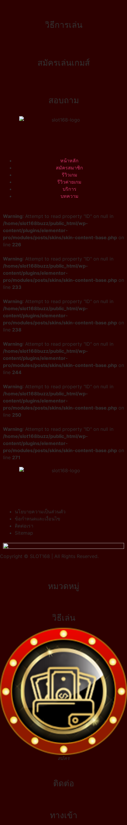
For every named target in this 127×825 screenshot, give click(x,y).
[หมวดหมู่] (63, 571)
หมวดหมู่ (63, 586)
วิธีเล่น (63, 618)
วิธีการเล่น (63, 25)
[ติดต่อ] (63, 768)
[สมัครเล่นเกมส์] (63, 48)
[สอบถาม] (63, 85)
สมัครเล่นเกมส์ (64, 63)
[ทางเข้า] (63, 800)
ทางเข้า (63, 815)
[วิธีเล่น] (63, 603)
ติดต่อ (63, 783)
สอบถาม (63, 100)
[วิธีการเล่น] (63, 10)
